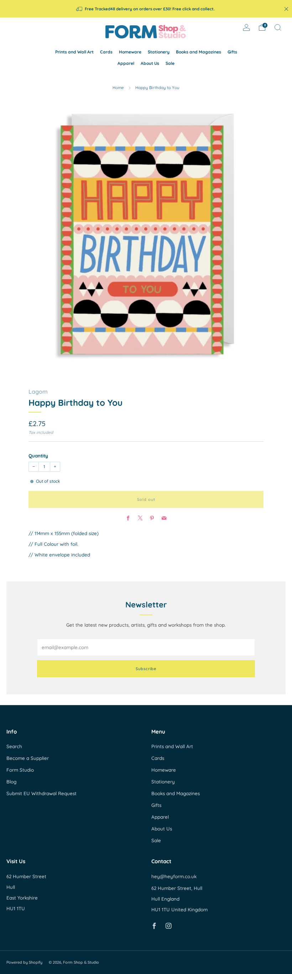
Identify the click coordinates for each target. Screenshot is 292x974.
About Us (150, 63)
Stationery (159, 52)
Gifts (232, 52)
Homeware (130, 52)
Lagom (38, 391)
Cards (106, 52)
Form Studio (20, 770)
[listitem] (145, 8)
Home (118, 87)
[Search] (277, 27)
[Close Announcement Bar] (286, 8)
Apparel (126, 63)
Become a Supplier (27, 758)
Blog (11, 781)
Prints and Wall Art (74, 52)
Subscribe (146, 668)
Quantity (38, 455)
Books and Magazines (198, 52)
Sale (170, 63)
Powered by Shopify (24, 962)
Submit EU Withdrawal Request (41, 793)
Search (14, 746)
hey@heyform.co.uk (174, 876)
